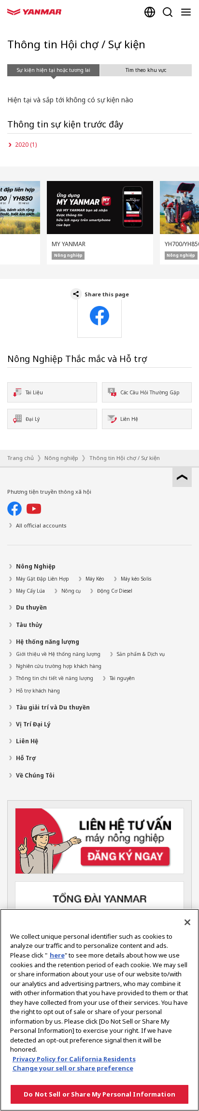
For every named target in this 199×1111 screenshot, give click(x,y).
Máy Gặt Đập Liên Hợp (42, 578)
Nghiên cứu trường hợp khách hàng (58, 666)
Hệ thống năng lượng (47, 642)
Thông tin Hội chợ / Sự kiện (124, 457)
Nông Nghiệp (36, 566)
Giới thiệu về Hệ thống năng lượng (58, 654)
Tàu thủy (29, 625)
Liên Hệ (27, 741)
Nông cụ (71, 590)
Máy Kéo (94, 578)
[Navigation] (188, 12)
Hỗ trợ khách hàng (38, 690)
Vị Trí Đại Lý (33, 724)
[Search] (167, 12)
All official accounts (41, 525)
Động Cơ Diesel (114, 590)
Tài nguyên (122, 678)
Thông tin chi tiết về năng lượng (54, 678)
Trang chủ (20, 457)
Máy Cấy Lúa (30, 590)
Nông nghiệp (61, 457)
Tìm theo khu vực (146, 70)
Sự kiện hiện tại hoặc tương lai (53, 70)
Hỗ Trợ (26, 758)
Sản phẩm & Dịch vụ (141, 654)
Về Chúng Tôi (35, 775)
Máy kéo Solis (136, 578)
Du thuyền (31, 607)
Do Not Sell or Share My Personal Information (99, 1094)
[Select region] (150, 12)
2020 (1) (26, 144)
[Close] (187, 922)
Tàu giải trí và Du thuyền (53, 707)
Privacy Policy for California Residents (74, 1059)
